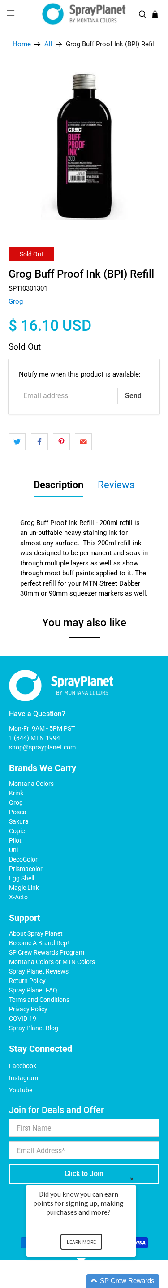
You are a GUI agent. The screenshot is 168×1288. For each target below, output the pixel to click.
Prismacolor (26, 868)
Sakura (19, 821)
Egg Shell (21, 878)
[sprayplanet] (84, 14)
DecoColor (23, 859)
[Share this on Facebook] (39, 441)
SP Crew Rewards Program (46, 952)
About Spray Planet (36, 933)
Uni (13, 849)
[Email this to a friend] (83, 441)
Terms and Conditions (39, 999)
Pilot (15, 840)
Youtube (20, 1090)
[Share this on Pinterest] (61, 441)
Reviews (116, 484)
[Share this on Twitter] (17, 441)
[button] (92, 1281)
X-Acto (18, 897)
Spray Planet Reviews (39, 971)
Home (22, 44)
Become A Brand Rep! (39, 943)
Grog (16, 301)
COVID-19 (22, 1018)
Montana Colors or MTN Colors (52, 961)
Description (58, 484)
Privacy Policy (28, 1009)
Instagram (23, 1078)
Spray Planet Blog (33, 1028)
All (48, 44)
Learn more (81, 1242)
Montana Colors (31, 783)
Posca (17, 812)
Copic (17, 831)
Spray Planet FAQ (33, 990)
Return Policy (27, 980)
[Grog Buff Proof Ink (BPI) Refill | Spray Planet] (84, 144)
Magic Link (24, 887)
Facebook (22, 1065)
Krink (16, 793)
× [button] (132, 1179)
